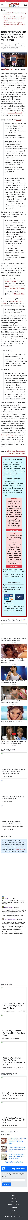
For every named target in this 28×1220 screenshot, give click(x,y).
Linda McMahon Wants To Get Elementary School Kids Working (13, 1005)
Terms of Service (20, 850)
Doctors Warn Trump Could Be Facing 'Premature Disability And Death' (13, 1061)
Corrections (14, 1214)
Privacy (14, 1208)
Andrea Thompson (7, 1067)
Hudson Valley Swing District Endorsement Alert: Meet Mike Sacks (18, 1149)
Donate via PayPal (19, 597)
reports (18, 120)
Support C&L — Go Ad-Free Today (14, 1)
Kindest (8, 601)
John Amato (5, 1038)
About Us (14, 1198)
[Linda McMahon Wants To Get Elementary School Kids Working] (14, 994)
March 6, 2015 (19, 294)
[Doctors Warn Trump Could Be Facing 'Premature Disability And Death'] (14, 1049)
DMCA (14, 1211)
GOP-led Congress (7, 435)
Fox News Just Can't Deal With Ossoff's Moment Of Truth (13, 1120)
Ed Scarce (4, 1098)
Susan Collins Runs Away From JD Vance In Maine (13, 1094)
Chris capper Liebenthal (8, 1011)
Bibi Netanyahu (12, 451)
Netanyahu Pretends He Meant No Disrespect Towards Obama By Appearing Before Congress (13, 771)
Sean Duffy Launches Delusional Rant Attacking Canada (13, 1032)
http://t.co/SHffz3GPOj (17, 288)
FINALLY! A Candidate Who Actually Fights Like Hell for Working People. (16, 1156)
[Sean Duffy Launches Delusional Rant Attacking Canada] (14, 1021)
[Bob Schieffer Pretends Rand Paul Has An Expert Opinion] (14, 787)
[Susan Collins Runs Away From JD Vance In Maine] (14, 1084)
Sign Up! (7, 1184)
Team (14, 1195)
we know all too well (15, 113)
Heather (4, 1125)
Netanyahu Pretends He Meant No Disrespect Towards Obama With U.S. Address (13, 35)
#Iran (7, 286)
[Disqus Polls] (14, 874)
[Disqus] (14, 915)
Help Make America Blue (14, 1162)
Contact (14, 1201)
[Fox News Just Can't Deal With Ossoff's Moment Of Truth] (14, 1109)
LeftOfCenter (8, 69)
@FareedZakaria (10, 281)
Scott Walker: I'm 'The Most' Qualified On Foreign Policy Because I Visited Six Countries (12, 824)
